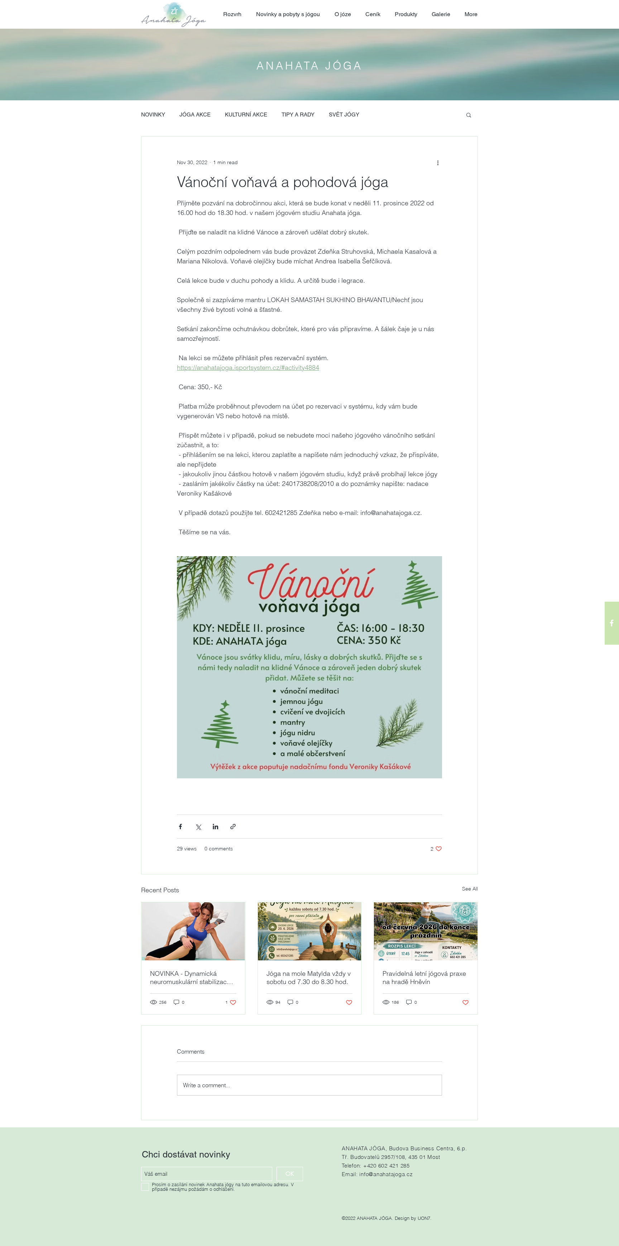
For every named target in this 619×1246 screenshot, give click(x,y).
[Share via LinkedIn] (215, 826)
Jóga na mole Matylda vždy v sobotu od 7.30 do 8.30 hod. (309, 977)
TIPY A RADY (298, 114)
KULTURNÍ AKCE (246, 114)
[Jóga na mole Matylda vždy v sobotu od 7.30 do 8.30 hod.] (309, 931)
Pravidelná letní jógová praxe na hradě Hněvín (424, 977)
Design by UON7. (413, 1218)
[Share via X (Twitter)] (198, 826)
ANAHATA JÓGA (309, 65)
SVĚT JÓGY (344, 114)
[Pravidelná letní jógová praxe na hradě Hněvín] (426, 931)
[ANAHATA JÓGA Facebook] (611, 623)
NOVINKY (153, 114)
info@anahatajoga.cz (386, 1174)
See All (470, 888)
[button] (468, 115)
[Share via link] (233, 826)
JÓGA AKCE (195, 114)
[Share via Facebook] (180, 826)
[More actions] (437, 162)
